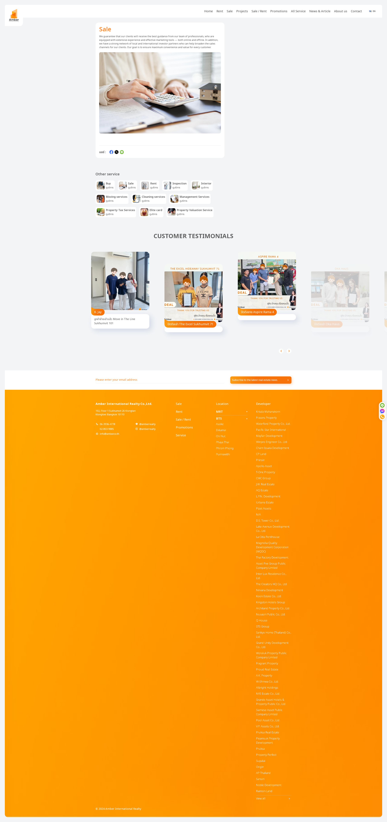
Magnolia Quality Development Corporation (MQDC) (272, 547)
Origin (260, 767)
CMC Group (263, 478)
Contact (356, 11)
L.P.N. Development (268, 496)
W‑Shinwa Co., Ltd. (267, 682)
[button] (281, 351)
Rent (219, 11)
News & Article (319, 11)
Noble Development (268, 785)
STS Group (262, 627)
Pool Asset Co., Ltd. (268, 720)
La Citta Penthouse (268, 537)
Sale (230, 11)
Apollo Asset (264, 466)
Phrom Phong (225, 448)
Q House (261, 621)
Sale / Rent (259, 11)
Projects (242, 11)
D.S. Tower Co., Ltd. (267, 521)
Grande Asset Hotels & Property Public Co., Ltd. (271, 702)
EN (374, 11)
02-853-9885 (107, 429)
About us (340, 11)
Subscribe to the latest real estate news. (255, 380)
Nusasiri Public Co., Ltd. (271, 614)
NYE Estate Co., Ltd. (268, 694)
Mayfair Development (269, 436)
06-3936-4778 (107, 424)
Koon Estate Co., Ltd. (269, 596)
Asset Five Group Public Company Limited (271, 566)
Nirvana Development (269, 590)
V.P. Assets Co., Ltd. (268, 726)
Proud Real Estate (267, 670)
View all (273, 799)
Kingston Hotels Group (270, 602)
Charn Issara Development (272, 448)
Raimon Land (264, 791)
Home (208, 11)
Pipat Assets (263, 509)
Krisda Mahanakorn (268, 412)
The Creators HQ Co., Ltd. (271, 584)
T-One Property (265, 472)
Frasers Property (266, 418)
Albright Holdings (267, 688)
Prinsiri (260, 460)
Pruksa (260, 749)
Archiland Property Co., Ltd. (273, 608)
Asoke (220, 424)
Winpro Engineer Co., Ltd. (272, 442)
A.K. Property (264, 676)
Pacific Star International (271, 430)
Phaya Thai (222, 442)
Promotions (278, 11)
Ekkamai (221, 430)
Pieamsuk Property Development (268, 741)
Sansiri (260, 779)
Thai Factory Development (272, 558)
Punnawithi (223, 454)
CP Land (261, 454)
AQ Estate (262, 490)
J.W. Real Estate (265, 484)
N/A (258, 515)
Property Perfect (266, 755)
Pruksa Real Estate (267, 732)
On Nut (220, 436)
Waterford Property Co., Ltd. (273, 424)
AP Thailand (263, 773)
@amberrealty (147, 424)
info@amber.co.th (109, 434)
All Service (298, 11)
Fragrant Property (267, 663)
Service (181, 435)
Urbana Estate (265, 502)
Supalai (260, 761)
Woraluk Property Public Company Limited (271, 655)
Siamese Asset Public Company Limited (269, 712)
